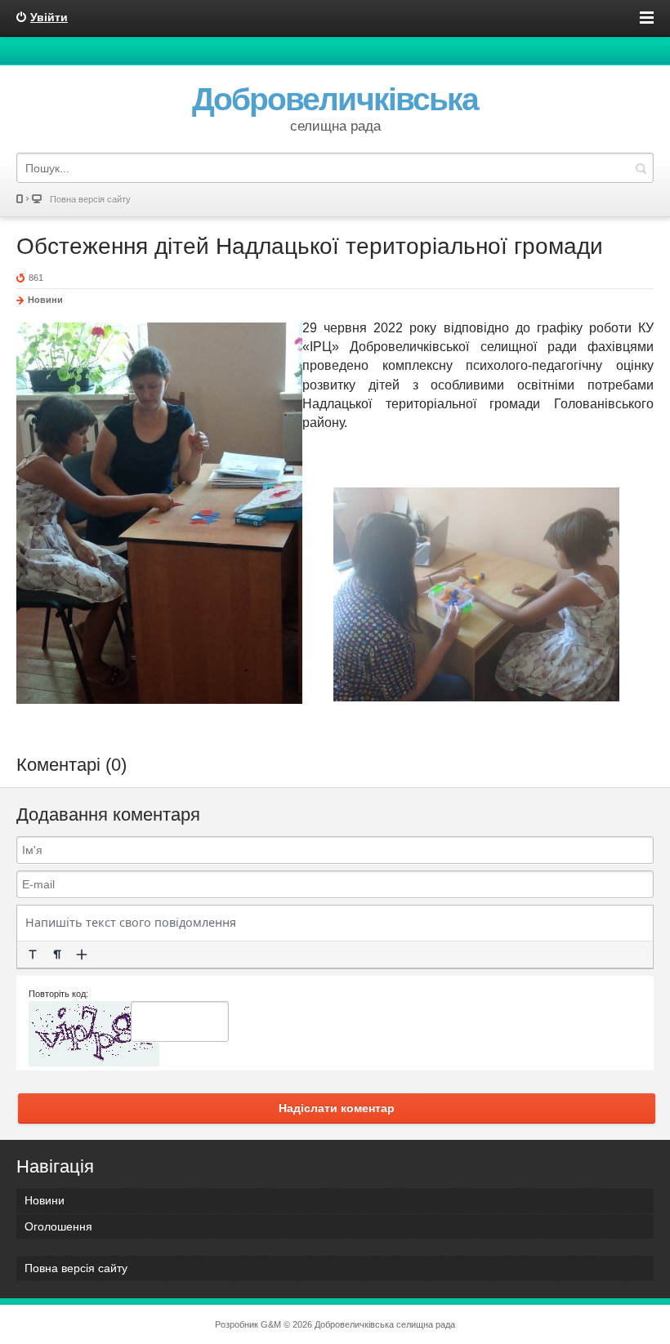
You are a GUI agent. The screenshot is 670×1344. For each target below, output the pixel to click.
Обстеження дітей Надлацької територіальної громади (309, 246)
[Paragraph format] (57, 954)
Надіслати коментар (337, 1108)
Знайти (640, 168)
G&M (271, 1324)
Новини (45, 300)
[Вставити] (81, 954)
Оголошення (58, 1226)
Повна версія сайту (90, 199)
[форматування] (32, 954)
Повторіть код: (58, 994)
